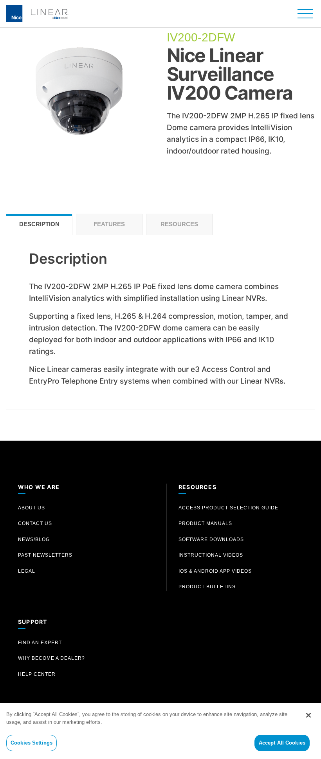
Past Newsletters (45, 555)
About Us (31, 508)
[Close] (308, 715)
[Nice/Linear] (37, 12)
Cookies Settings (31, 743)
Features (109, 224)
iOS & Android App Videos (215, 571)
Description (39, 224)
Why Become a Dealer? (51, 658)
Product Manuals (205, 523)
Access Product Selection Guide (228, 508)
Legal (26, 571)
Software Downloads (211, 539)
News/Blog (34, 539)
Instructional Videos (211, 555)
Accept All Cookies (282, 743)
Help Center (37, 674)
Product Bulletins (207, 586)
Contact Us (35, 523)
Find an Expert (40, 642)
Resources (179, 224)
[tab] (39, 224)
